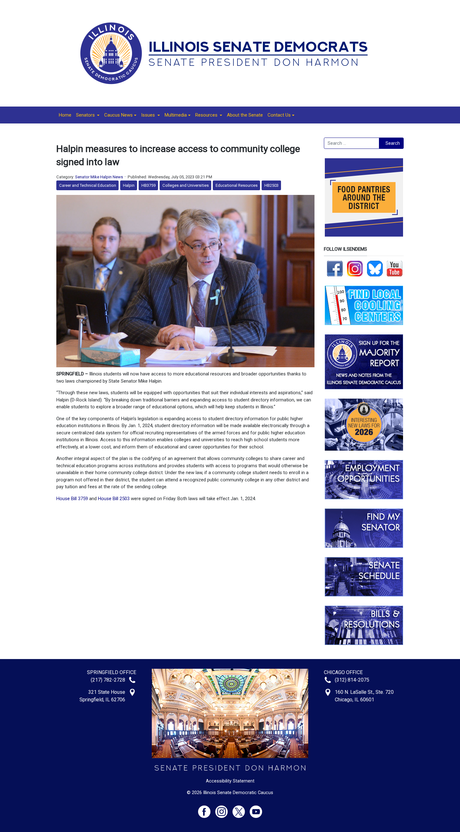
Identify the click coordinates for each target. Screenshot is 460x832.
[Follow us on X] (241, 809)
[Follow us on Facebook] (335, 268)
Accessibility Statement (230, 781)
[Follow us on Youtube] (256, 809)
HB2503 (271, 185)
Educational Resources (237, 185)
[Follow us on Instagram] (355, 268)
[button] (88, 115)
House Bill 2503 (114, 498)
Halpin (129, 185)
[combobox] (351, 143)
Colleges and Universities (185, 185)
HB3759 (148, 185)
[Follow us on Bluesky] (375, 268)
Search (393, 143)
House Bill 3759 (72, 498)
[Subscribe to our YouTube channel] (395, 268)
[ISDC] (227, 53)
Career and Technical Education (87, 185)
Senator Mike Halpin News (99, 177)
